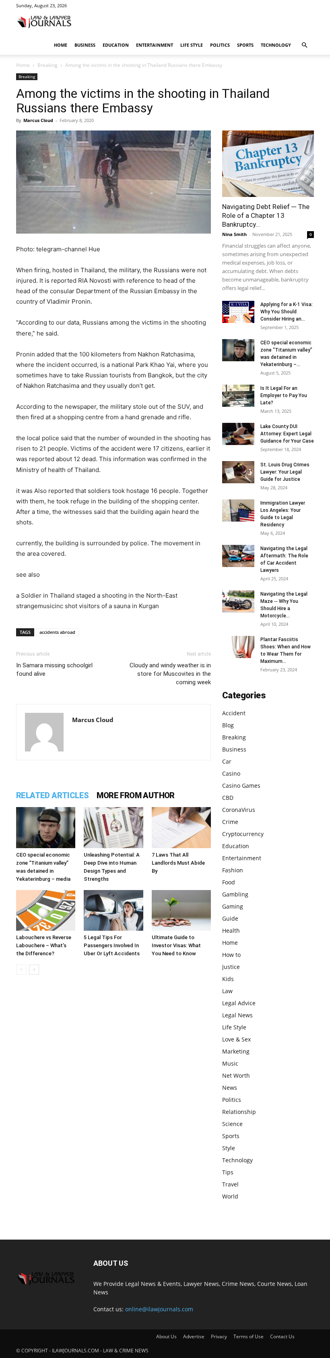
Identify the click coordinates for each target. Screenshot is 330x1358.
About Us (166, 1336)
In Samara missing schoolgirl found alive (54, 669)
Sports (245, 45)
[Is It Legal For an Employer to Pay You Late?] (238, 396)
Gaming (232, 906)
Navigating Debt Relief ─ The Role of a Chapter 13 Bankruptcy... (265, 215)
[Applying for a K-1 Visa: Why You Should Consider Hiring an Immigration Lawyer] (238, 312)
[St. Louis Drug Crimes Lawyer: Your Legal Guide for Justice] (238, 472)
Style (228, 1148)
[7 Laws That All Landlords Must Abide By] (181, 827)
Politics (220, 45)
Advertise (193, 1336)
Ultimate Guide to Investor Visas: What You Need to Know (176, 945)
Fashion (232, 870)
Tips (227, 1172)
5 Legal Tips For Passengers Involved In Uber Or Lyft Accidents (112, 945)
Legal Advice (239, 1003)
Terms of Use (248, 1336)
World (230, 1196)
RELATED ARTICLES (52, 795)
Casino (231, 773)
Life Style (191, 45)
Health (231, 930)
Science (232, 1124)
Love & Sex (236, 1039)
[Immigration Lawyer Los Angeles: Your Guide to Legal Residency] (238, 510)
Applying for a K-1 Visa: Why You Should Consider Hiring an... (286, 312)
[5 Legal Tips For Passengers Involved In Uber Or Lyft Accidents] (113, 910)
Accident (233, 713)
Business (84, 45)
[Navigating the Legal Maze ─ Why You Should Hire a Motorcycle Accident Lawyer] (238, 601)
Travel (230, 1184)
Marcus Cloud (38, 120)
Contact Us (282, 1336)
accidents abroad (57, 632)
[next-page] (34, 970)
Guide (230, 918)
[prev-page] (21, 970)
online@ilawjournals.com (159, 1309)
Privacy (219, 1336)
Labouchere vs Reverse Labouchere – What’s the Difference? (43, 945)
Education (116, 45)
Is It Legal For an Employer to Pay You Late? (283, 395)
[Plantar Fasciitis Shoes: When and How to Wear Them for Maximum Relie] (238, 647)
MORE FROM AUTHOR (135, 795)
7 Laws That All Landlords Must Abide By (178, 863)
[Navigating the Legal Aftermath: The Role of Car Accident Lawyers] (238, 556)
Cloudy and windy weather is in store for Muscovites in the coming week (170, 674)
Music (230, 1063)
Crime (230, 822)
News (229, 1087)
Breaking (47, 65)
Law (227, 991)
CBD (227, 797)
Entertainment (154, 45)
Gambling (235, 894)
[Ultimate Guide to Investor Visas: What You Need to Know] (181, 910)
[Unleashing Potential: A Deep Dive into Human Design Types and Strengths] (113, 827)
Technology (276, 45)
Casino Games (241, 785)
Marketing (236, 1051)
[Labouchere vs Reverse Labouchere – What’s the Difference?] (45, 910)
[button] (304, 45)
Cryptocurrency (243, 834)
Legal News (237, 1015)
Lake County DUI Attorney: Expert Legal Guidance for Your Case (287, 434)
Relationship (239, 1112)
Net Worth (236, 1075)
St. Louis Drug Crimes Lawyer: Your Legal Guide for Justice (284, 472)
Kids (228, 979)
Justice (231, 967)
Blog (228, 725)
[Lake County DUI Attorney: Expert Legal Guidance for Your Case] (238, 434)
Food (228, 882)
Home (60, 45)
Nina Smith (234, 234)
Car (226, 761)
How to (231, 954)
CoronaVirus (238, 810)
